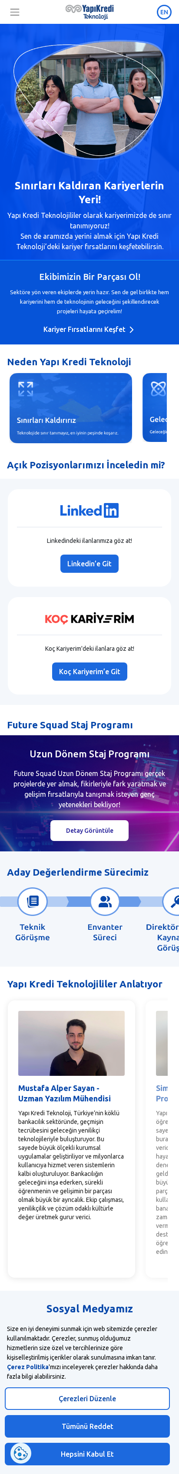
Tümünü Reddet (87, 1426)
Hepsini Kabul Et (87, 1454)
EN (164, 12)
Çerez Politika (28, 1367)
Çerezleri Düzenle (87, 1399)
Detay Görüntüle (89, 830)
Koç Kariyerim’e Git (89, 671)
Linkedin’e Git (89, 564)
